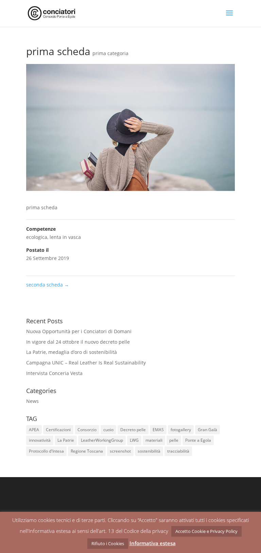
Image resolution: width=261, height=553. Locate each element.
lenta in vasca (65, 237)
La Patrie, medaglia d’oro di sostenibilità (71, 352)
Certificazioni (58, 430)
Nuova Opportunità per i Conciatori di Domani (79, 331)
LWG (134, 440)
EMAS (158, 430)
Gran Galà (207, 430)
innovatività (40, 440)
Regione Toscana (87, 451)
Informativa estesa (152, 543)
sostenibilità (149, 451)
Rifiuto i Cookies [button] (107, 543)
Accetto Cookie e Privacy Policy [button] (206, 531)
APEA (34, 430)
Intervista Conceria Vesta (54, 373)
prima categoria (110, 53)
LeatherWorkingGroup (102, 440)
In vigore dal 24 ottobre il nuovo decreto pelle (78, 342)
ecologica (36, 237)
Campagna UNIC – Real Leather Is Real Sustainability (86, 362)
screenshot (120, 451)
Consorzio (87, 430)
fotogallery (181, 430)
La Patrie (65, 440)
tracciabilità (178, 451)
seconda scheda (47, 284)
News (32, 401)
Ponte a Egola (198, 440)
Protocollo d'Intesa (46, 451)
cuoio (108, 430)
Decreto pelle (133, 430)
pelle (173, 440)
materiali (153, 440)
